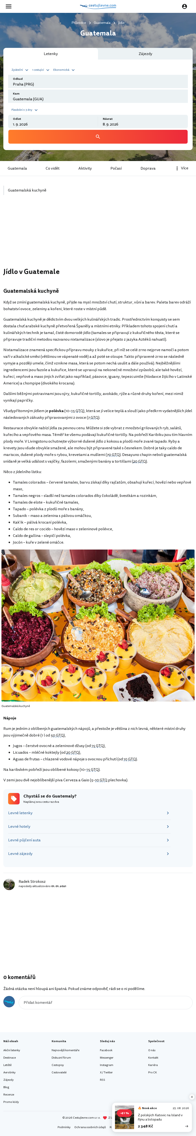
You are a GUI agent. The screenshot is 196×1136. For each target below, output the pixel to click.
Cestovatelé (59, 1072)
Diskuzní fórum (61, 1058)
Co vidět (53, 168)
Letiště (7, 1065)
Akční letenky (11, 1050)
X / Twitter (106, 1072)
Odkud (18, 79)
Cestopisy (58, 1065)
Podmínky (64, 1127)
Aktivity (85, 168)
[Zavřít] (192, 1097)
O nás (151, 1050)
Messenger (107, 1058)
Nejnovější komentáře (65, 1050)
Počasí (116, 168)
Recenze (8, 1095)
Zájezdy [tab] (145, 54)
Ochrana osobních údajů (90, 1127)
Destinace (9, 1058)
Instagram (106, 1065)
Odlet (17, 119)
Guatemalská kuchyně (27, 190)
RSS (102, 1080)
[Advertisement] (98, 234)
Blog (6, 1087)
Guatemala (17, 168)
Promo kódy (11, 1102)
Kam (16, 94)
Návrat (108, 119)
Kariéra (153, 1065)
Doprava (148, 168)
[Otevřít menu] (10, 6)
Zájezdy (8, 1080)
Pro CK (152, 1072)
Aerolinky (9, 1072)
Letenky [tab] (51, 54)
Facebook (106, 1050)
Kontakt (153, 1058)
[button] (21, 69)
